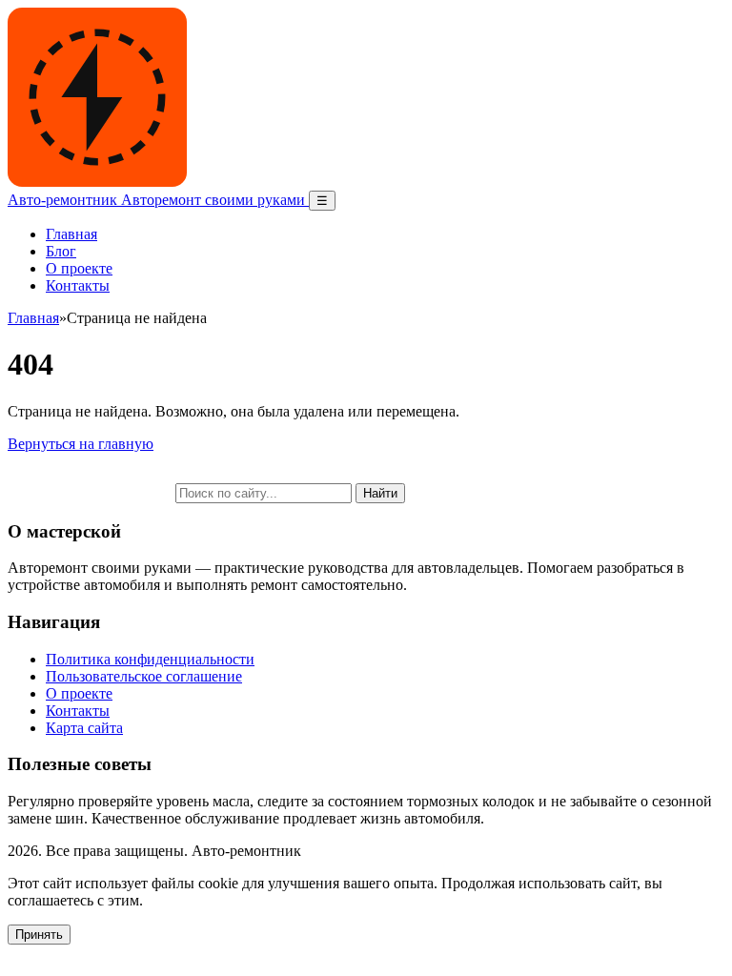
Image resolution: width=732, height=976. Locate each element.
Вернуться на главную (80, 444)
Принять (39, 934)
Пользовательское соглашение (144, 676)
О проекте (79, 268)
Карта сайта (84, 728)
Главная (71, 234)
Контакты (78, 285)
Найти (380, 493)
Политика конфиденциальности (150, 659)
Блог (61, 251)
